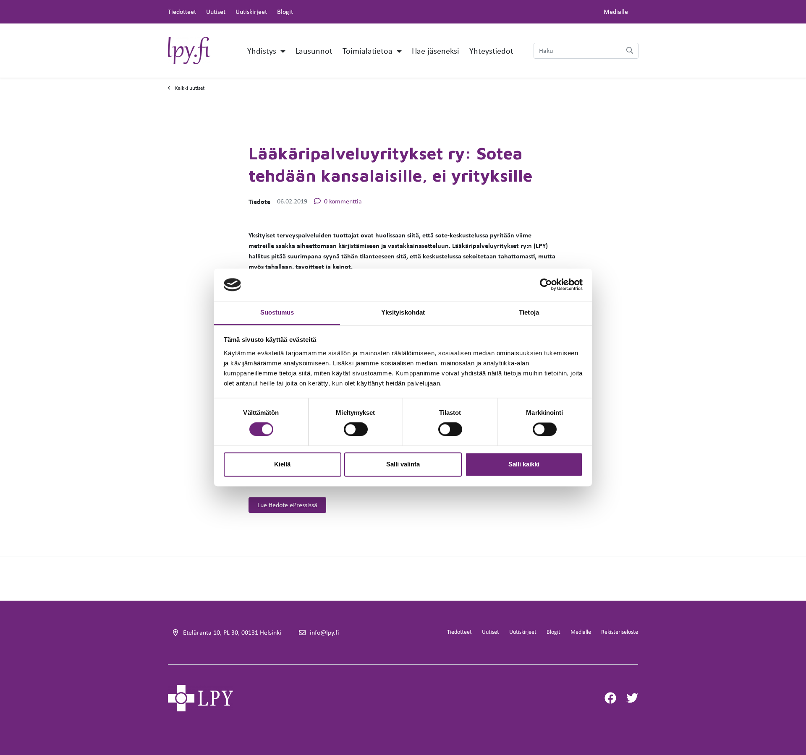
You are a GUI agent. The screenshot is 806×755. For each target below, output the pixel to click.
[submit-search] (629, 51)
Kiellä (282, 464)
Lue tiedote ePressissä (287, 504)
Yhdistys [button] (262, 50)
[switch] (356, 429)
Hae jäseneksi (435, 50)
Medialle (616, 11)
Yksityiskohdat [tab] (403, 312)
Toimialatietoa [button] (369, 50)
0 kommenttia (343, 201)
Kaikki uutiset (189, 87)
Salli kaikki (523, 464)
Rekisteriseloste (619, 631)
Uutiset (215, 11)
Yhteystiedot (491, 50)
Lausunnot (314, 50)
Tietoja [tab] (529, 312)
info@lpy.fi (324, 632)
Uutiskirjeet (251, 11)
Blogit (285, 11)
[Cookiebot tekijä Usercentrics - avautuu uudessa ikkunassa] (546, 285)
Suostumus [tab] (277, 312)
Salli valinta (403, 464)
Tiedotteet (182, 11)
